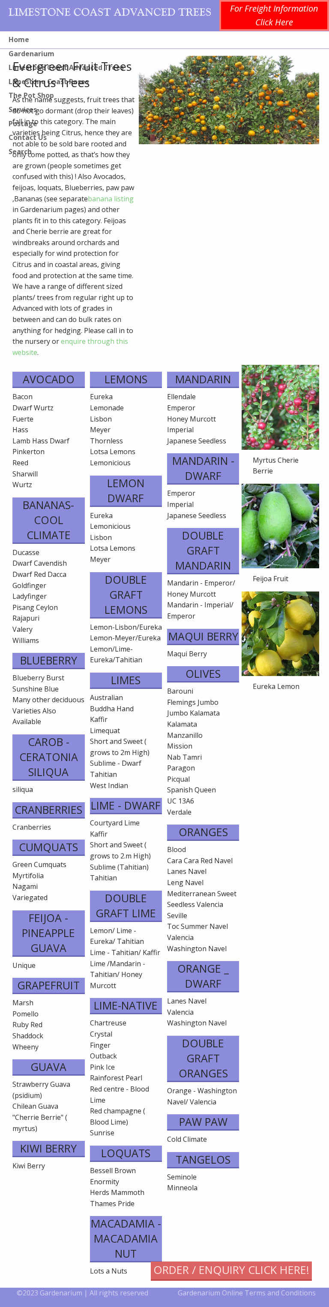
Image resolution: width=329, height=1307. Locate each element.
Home (19, 39)
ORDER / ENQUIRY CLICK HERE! (231, 1269)
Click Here (274, 22)
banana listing (111, 198)
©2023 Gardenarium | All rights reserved (82, 1293)
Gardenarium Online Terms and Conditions (247, 1293)
